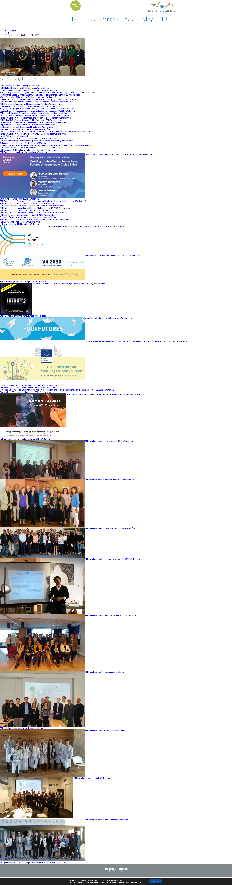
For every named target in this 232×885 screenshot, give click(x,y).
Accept (156, 881)
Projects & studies (76, 5)
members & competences (97, 6)
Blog (7, 33)
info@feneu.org (117, 871)
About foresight (109, 9)
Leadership (86, 10)
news (118, 6)
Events (63, 8)
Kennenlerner (10, 30)
